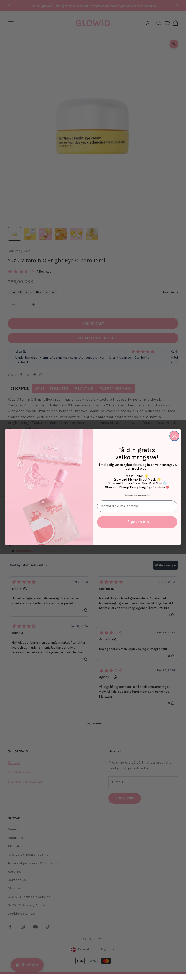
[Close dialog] (174, 436)
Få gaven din (137, 522)
